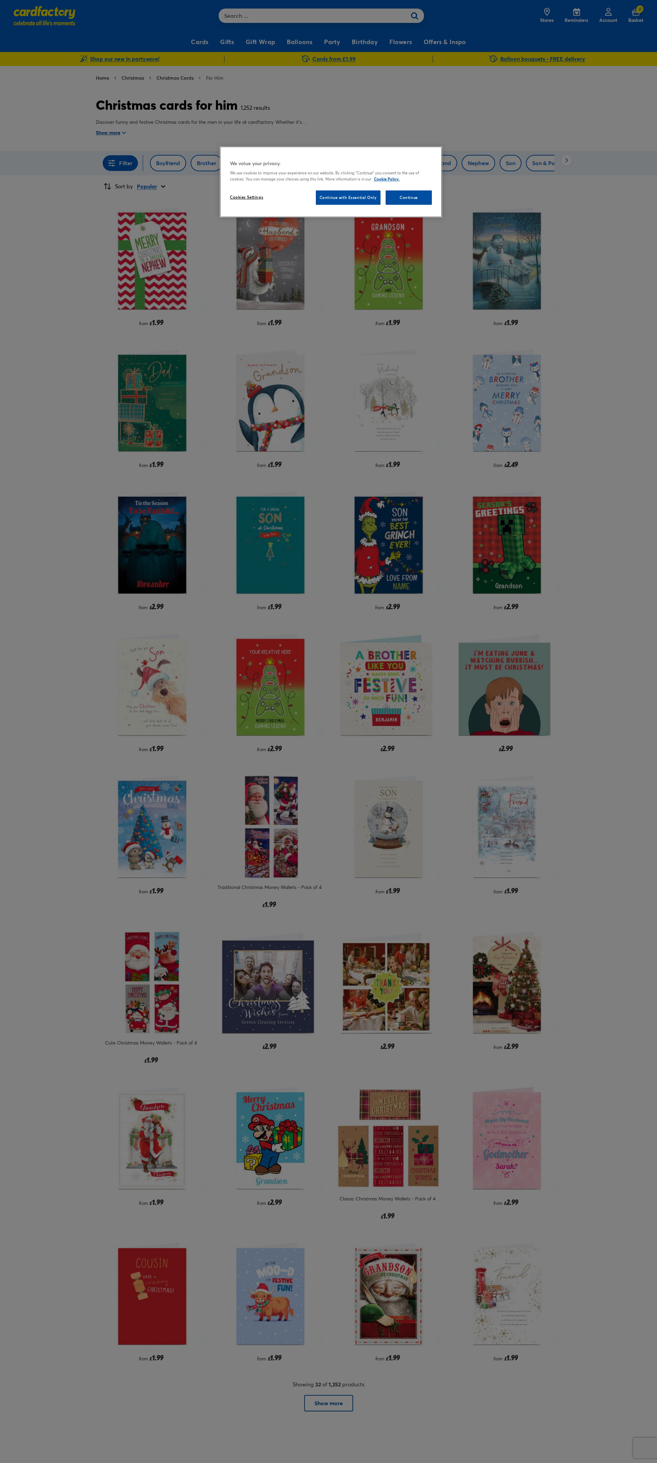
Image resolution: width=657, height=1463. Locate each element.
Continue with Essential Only (348, 197)
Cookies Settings (246, 197)
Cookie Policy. (387, 179)
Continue (409, 197)
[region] (331, 181)
